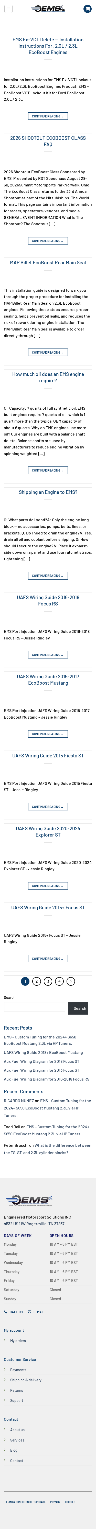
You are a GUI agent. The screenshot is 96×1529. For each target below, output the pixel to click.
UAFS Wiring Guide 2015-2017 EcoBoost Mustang (48, 679)
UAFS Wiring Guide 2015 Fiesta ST (48, 755)
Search (10, 997)
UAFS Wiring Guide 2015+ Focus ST (48, 907)
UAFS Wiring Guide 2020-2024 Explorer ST (48, 831)
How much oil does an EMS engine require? (48, 377)
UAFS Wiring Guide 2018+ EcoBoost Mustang (43, 1052)
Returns (16, 1390)
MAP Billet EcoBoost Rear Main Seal (48, 262)
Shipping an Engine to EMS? (48, 492)
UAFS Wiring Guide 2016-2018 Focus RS (48, 600)
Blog (13, 1450)
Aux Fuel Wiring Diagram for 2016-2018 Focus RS (46, 1078)
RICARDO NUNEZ (19, 1100)
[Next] (71, 981)
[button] (8, 9)
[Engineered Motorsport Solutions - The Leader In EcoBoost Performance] (48, 9)
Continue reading (48, 116)
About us (17, 1430)
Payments (18, 1370)
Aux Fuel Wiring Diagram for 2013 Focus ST (41, 1070)
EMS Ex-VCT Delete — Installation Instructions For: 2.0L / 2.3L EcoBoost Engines (48, 46)
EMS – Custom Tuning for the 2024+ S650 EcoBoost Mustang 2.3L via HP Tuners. (47, 1108)
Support (16, 1400)
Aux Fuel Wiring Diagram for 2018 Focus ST (41, 1061)
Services (17, 1440)
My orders (18, 1341)
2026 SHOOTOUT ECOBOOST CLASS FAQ (48, 141)
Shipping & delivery (25, 1380)
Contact (16, 1460)
